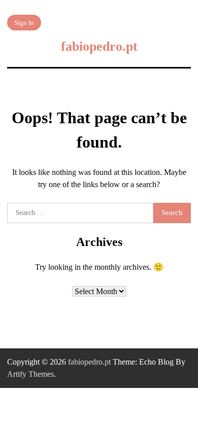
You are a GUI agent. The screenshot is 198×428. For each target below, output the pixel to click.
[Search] (182, 22)
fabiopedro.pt (99, 46)
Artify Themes (30, 374)
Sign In (24, 22)
